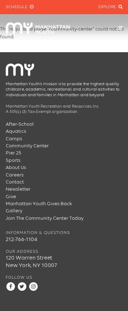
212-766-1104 (21, 239)
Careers (14, 175)
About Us (16, 167)
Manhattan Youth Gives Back (39, 203)
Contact (15, 182)
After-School (20, 124)
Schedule (17, 7)
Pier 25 (13, 153)
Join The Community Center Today (45, 218)
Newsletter (18, 189)
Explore (107, 7)
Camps (14, 138)
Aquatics (16, 131)
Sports (13, 160)
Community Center (27, 145)
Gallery (14, 210)
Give (11, 196)
